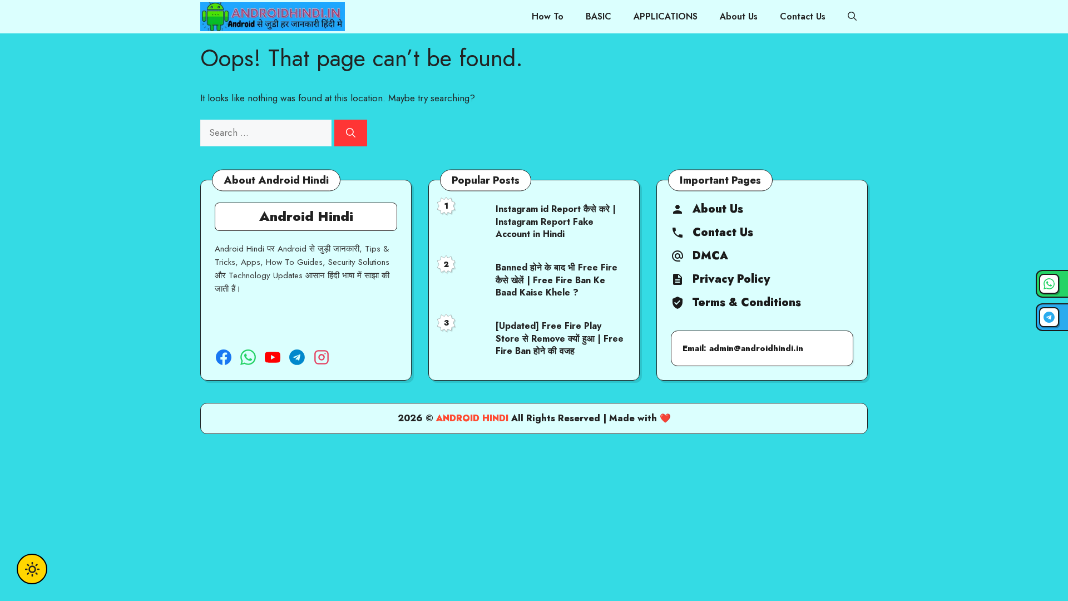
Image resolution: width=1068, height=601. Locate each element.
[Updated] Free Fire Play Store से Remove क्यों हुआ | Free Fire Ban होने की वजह (560, 338)
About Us (739, 16)
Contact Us (802, 16)
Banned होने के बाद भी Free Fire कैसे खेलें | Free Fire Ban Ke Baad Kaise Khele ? (556, 280)
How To (547, 16)
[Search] (350, 133)
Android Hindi (472, 418)
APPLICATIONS (666, 16)
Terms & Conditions (747, 302)
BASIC (598, 16)
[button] (852, 16)
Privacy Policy (731, 279)
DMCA (710, 256)
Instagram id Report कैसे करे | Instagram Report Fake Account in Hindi (556, 221)
